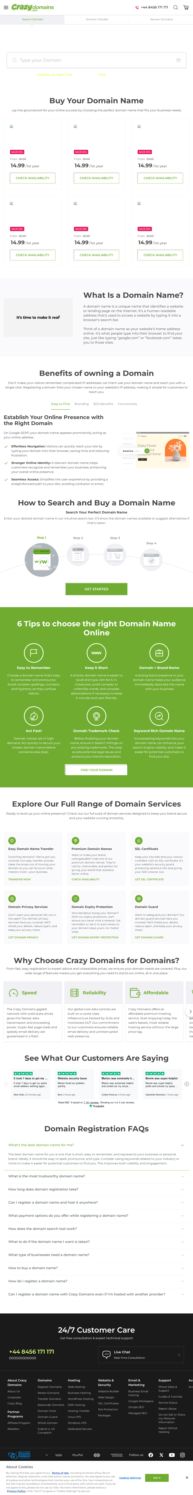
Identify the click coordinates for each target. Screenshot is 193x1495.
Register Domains (50, 1387)
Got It (157, 1477)
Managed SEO (137, 1413)
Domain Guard (47, 1417)
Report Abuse (167, 1408)
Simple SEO (136, 1407)
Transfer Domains (49, 1399)
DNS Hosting (76, 1405)
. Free (101, 75)
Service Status (168, 1402)
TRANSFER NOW (19, 879)
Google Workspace (140, 1401)
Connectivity (127, 404)
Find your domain (97, 770)
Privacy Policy (16, 1491)
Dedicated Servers (80, 1429)
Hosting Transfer (79, 1411)
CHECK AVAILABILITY (32, 178)
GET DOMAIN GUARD (149, 937)
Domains (45, 1380)
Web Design (106, 1397)
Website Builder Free (54, 75)
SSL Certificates (108, 1403)
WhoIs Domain (48, 1423)
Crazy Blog (15, 1403)
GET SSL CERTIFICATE (149, 879)
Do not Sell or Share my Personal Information (172, 1418)
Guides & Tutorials (170, 1396)
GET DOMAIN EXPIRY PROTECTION (95, 937)
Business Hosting (79, 1393)
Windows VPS (77, 1423)
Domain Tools (47, 1411)
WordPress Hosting (81, 1399)
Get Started (97, 589)
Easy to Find (60, 404)
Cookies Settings (130, 1477)
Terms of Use (60, 1472)
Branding (81, 404)
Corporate (14, 1397)
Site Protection (108, 1409)
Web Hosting (76, 1387)
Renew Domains (48, 1393)
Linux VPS (74, 1417)
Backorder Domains (51, 1405)
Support (165, 1380)
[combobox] (36, 1455)
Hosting (74, 1380)
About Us (14, 1391)
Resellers (13, 1429)
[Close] (187, 1477)
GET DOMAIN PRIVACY (23, 937)
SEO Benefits (103, 404)
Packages (104, 1415)
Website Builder (108, 1391)
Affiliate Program (19, 1423)
